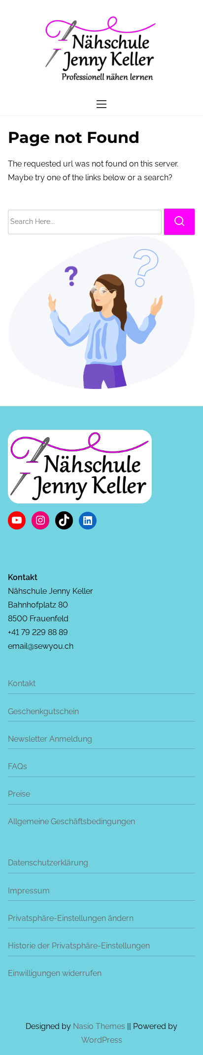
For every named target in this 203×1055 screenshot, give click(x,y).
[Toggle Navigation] (101, 103)
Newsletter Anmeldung (50, 739)
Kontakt (21, 683)
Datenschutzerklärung (48, 862)
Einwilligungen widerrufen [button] (55, 973)
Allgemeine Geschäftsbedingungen (71, 821)
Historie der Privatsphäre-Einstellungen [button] (79, 945)
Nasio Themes (100, 1026)
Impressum (29, 890)
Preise (19, 794)
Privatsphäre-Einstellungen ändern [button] (71, 918)
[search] (179, 221)
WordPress (101, 1040)
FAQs (17, 766)
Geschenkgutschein (43, 711)
